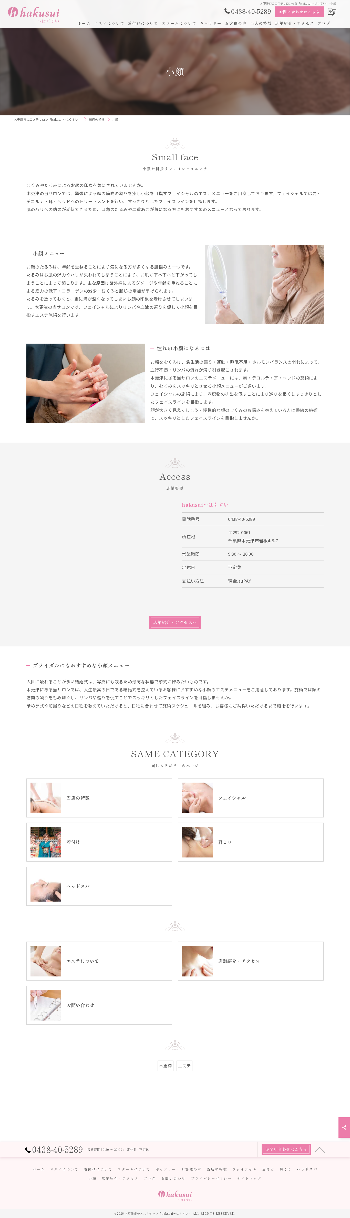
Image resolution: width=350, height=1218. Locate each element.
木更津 (165, 1066)
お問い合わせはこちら (299, 11)
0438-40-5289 (241, 519)
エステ (184, 1066)
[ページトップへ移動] (320, 1149)
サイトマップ (249, 1178)
